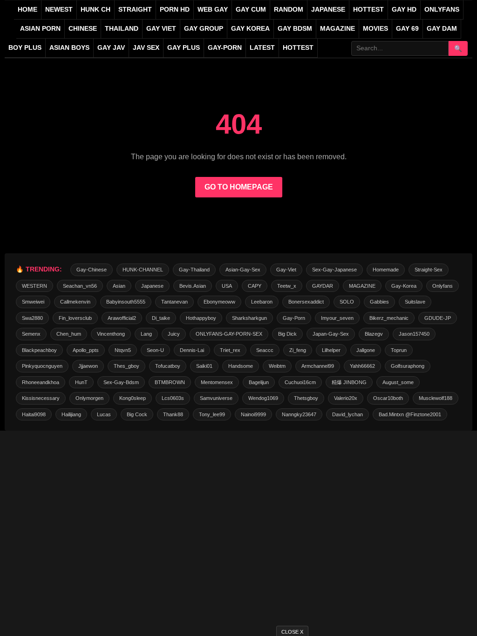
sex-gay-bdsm (121, 382)
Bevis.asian (192, 286)
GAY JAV (111, 47)
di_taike (161, 318)
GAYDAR (322, 286)
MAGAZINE (337, 28)
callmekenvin (75, 301)
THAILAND (121, 28)
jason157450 (414, 334)
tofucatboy (167, 366)
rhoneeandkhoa (40, 382)
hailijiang (71, 414)
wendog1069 (263, 398)
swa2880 (32, 318)
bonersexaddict (306, 301)
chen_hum (68, 334)
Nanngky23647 (299, 414)
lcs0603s (173, 398)
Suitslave (415, 301)
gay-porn (225, 47)
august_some (398, 382)
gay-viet (286, 269)
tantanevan (174, 301)
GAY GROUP (203, 28)
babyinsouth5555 (125, 301)
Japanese (152, 286)
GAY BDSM (295, 28)
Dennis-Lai (192, 350)
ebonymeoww (219, 301)
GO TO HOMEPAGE (238, 187)
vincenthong (111, 334)
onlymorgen (89, 398)
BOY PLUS (24, 47)
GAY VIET (161, 28)
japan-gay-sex (331, 334)
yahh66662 (362, 366)
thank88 (173, 414)
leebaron (262, 301)
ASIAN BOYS (69, 47)
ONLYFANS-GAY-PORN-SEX (229, 334)
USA (227, 286)
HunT (81, 382)
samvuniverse (216, 398)
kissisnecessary (41, 398)
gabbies (379, 301)
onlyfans (442, 286)
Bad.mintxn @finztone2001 (410, 414)
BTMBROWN (170, 382)
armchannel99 (317, 366)
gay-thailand (194, 269)
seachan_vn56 (80, 286)
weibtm (277, 366)
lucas (104, 414)
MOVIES (375, 28)
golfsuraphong (407, 366)
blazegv (374, 334)
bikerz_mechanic (389, 318)
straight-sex (429, 269)
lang (146, 334)
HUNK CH (95, 9)
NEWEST (59, 9)
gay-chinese (91, 269)
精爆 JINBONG (349, 382)
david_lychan (347, 414)
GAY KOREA (250, 28)
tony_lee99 (212, 414)
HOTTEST (368, 9)
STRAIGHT (135, 9)
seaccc (264, 350)
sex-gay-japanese (334, 269)
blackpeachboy (39, 350)
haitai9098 (34, 414)
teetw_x (286, 286)
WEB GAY (213, 9)
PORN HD (175, 9)
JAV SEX (146, 47)
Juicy (174, 334)
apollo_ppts (86, 350)
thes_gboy (126, 366)
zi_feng (297, 350)
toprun (399, 350)
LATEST (262, 47)
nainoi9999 (253, 414)
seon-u (155, 350)
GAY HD (404, 9)
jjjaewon (88, 366)
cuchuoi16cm (300, 382)
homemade (386, 269)
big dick (287, 334)
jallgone (365, 350)
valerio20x (345, 398)
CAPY (254, 286)
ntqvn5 (123, 350)
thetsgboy (306, 398)
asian (119, 286)
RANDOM (288, 9)
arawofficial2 (122, 318)
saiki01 (204, 366)
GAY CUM (251, 9)
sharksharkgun (249, 318)
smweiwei (33, 301)
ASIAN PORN (40, 28)
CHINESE (82, 28)
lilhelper (331, 350)
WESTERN (34, 286)
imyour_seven (337, 318)
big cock (137, 414)
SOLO (347, 301)
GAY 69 (407, 28)
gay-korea (403, 286)
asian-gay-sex (242, 269)
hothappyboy (201, 318)
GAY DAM (442, 28)
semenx (31, 334)
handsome (240, 366)
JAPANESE (328, 9)
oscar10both (388, 398)
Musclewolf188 (435, 398)
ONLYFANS (441, 9)
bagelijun (259, 382)
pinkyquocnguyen (42, 366)
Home (27, 9)
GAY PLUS (183, 47)
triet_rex (230, 350)
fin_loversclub (75, 318)
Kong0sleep (132, 398)
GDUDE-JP (437, 318)
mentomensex (217, 382)
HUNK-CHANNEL (143, 269)
